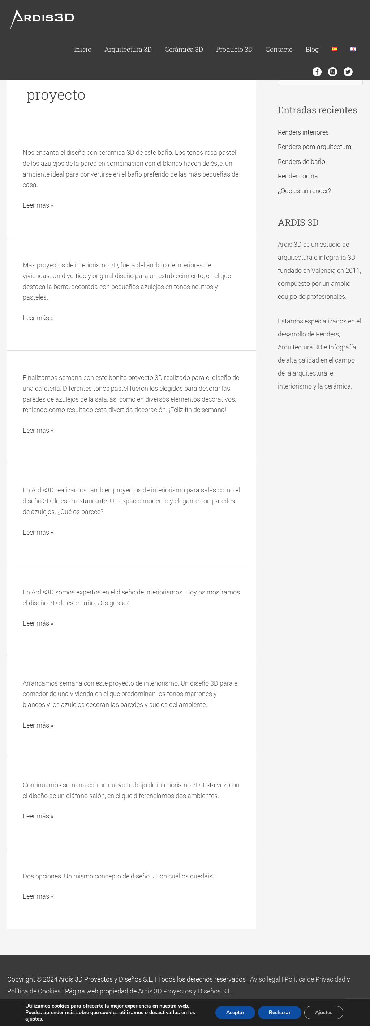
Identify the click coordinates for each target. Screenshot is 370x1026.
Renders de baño (301, 161)
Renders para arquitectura (315, 146)
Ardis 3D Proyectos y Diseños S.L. (185, 991)
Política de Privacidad (315, 979)
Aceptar (235, 1012)
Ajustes (323, 1012)
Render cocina (298, 176)
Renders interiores (303, 132)
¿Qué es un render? (304, 191)
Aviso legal (265, 979)
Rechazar (280, 1012)
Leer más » (38, 204)
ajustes (33, 1019)
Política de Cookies (34, 991)
